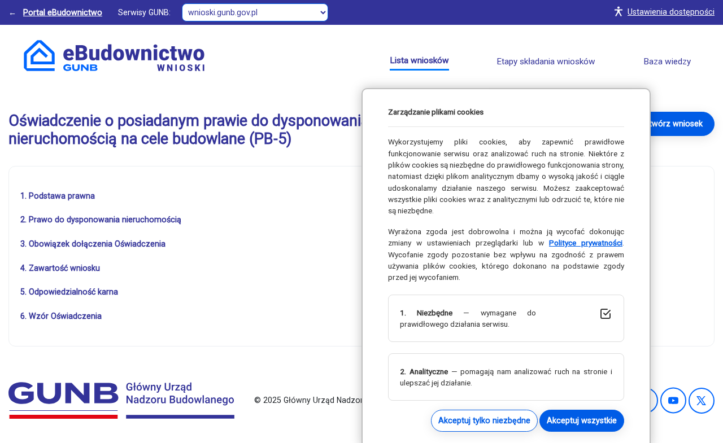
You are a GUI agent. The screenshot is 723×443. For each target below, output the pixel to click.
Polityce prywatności (585, 242)
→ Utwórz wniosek (668, 123)
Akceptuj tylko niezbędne (484, 420)
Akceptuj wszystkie (582, 420)
